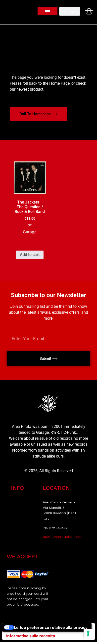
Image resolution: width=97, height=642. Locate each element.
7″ (30, 225)
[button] (47, 11)
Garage (30, 231)
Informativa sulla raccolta (30, 635)
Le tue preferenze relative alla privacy (51, 627)
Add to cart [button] (30, 254)
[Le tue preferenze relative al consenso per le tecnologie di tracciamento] (88, 633)
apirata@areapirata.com (63, 536)
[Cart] (89, 11)
